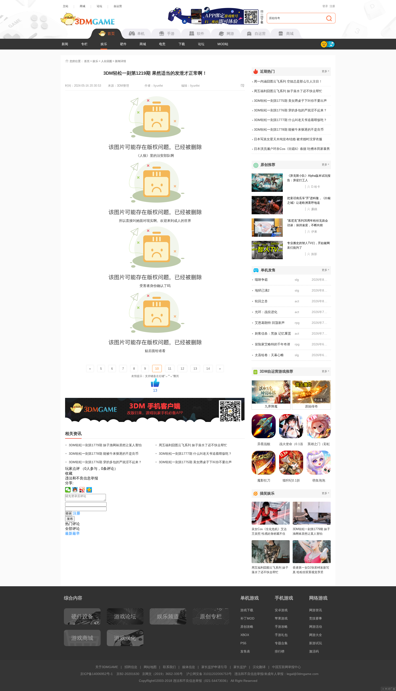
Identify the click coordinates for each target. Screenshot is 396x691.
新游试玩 (315, 643)
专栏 (84, 44)
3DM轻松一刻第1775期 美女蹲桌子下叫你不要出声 (195, 462)
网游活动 (315, 626)
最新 (68, 533)
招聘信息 (130, 667)
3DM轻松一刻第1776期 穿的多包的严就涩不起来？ (105, 462)
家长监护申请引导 (214, 667)
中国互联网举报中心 (286, 667)
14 (208, 368)
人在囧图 (106, 61)
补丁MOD (247, 618)
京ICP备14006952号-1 (96, 674)
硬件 (123, 44)
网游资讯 (315, 610)
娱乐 (104, 44)
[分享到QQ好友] (75, 490)
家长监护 (240, 667)
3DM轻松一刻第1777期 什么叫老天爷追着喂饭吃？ (195, 453)
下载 (182, 44)
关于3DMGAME (106, 667)
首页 (87, 61)
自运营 (118, 6)
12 (182, 368)
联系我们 (169, 667)
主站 (65, 6)
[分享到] (89, 490)
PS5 (243, 643)
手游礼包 (281, 635)
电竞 (162, 44)
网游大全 (315, 635)
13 (195, 368)
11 (169, 368)
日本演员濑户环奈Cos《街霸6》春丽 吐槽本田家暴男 (292, 149)
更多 (325, 71)
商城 (82, 6)
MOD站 (222, 44)
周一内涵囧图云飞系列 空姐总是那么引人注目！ (288, 81)
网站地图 (150, 667)
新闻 (65, 44)
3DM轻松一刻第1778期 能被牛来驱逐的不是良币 (103, 453)
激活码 (314, 651)
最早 (76, 533)
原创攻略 (246, 626)
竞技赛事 (315, 618)
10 (157, 368)
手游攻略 (281, 626)
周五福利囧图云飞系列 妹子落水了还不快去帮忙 (193, 445)
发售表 (245, 651)
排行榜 (279, 651)
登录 (325, 6)
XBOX (244, 635)
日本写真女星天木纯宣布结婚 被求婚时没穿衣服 (288, 139)
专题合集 (281, 643)
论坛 (99, 6)
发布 (70, 518)
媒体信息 (188, 667)
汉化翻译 (259, 667)
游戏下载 (246, 610)
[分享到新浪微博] (82, 490)
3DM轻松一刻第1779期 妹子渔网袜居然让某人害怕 (105, 445)
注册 (332, 6)
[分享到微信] (68, 490)
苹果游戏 (281, 618)
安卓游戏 (281, 610)
